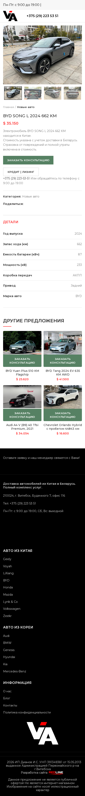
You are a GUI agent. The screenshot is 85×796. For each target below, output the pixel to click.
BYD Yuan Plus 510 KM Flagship (22, 372)
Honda (8, 587)
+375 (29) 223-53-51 (16, 178)
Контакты (10, 705)
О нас (7, 691)
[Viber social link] (79, 4)
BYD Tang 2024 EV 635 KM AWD (63, 372)
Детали (10, 222)
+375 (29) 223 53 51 (42, 16)
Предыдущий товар (72, 107)
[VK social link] (45, 204)
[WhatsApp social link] (67, 4)
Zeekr (7, 616)
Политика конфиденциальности (27, 712)
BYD (6, 580)
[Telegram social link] (73, 4)
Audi (6, 636)
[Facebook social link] (31, 204)
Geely (7, 559)
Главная (8, 107)
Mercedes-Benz (14, 671)
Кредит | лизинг (21, 171)
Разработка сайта (34, 772)
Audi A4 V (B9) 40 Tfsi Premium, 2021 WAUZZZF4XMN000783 (22, 428)
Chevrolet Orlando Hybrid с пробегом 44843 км (63, 427)
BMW (7, 643)
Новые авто (25, 107)
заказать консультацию (28, 160)
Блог (6, 698)
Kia (5, 664)
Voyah (7, 566)
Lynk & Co (10, 602)
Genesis (8, 650)
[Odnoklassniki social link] (36, 204)
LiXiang (8, 573)
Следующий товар (80, 107)
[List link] (42, 503)
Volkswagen (11, 609)
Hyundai (9, 657)
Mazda (8, 594)
